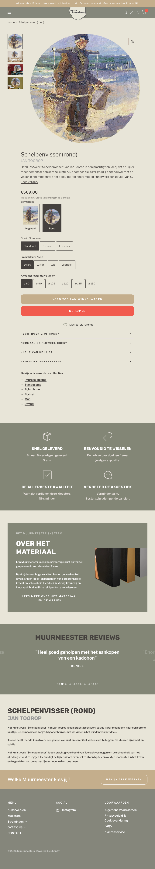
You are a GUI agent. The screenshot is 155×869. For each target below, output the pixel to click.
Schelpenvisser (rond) (31, 22)
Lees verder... (29, 182)
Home (11, 22)
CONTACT (14, 833)
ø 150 (91, 283)
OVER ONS (15, 827)
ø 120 (65, 283)
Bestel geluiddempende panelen (107, 498)
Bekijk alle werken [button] (124, 779)
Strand (29, 404)
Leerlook (67, 264)
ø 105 (51, 283)
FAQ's (108, 826)
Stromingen (16, 821)
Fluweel (47, 246)
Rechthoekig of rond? (40, 333)
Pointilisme (32, 389)
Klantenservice (115, 832)
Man (27, 399)
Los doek (64, 246)
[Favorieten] (137, 12)
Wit (53, 264)
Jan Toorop (32, 161)
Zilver (40, 264)
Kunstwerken (17, 810)
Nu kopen (77, 310)
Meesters (14, 816)
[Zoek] (125, 12)
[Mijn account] (132, 12)
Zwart (27, 264)
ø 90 (39, 283)
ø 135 (78, 283)
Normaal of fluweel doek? (44, 343)
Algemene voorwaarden (121, 810)
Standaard (30, 246)
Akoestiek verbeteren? (41, 361)
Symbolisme (33, 384)
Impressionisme (35, 380)
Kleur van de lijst (37, 352)
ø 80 (26, 283)
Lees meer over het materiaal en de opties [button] (50, 598)
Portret (29, 394)
